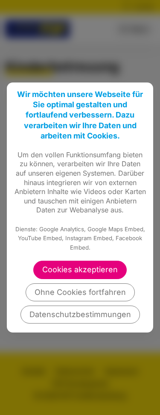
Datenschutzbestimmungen (80, 314)
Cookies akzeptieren (80, 269)
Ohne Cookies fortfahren (80, 292)
